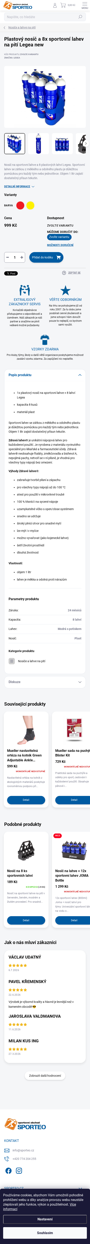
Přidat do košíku (42, 257)
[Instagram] (18, 1170)
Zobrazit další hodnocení (45, 1075)
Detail (26, 799)
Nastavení (45, 1219)
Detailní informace (17, 186)
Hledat (80, 16)
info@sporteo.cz (23, 1150)
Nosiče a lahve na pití (31, 661)
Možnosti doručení (60, 245)
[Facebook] (8, 1170)
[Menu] (85, 5)
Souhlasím (45, 1233)
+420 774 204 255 (24, 1158)
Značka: (12, 58)
